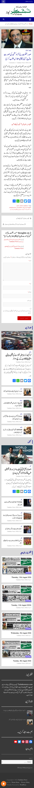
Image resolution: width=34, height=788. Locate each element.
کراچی (21, 389)
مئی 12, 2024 (28, 63)
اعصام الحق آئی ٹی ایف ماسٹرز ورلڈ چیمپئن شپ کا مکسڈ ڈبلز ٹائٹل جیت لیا (18, 471)
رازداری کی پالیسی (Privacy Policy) (25, 768)
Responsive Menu (3, 1)
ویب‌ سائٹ (29, 301)
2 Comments (12, 63)
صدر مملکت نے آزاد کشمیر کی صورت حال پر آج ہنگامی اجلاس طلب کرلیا (20, 209)
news (18, 206)
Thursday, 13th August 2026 (21, 577)
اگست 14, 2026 (19, 507)
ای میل (29, 292)
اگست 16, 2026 (28, 362)
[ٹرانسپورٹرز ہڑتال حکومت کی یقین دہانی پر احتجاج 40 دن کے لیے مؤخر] (30, 713)
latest (21, 206)
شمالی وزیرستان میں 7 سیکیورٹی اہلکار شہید (21, 124)
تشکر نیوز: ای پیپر (25, 553)
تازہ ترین (28, 328)
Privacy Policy (25, 782)
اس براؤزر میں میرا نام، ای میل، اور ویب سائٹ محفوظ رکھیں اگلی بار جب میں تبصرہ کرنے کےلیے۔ (17, 312)
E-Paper (28, 573)
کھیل (29, 442)
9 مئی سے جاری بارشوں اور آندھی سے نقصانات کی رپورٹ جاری (15, 224)
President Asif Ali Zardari (24, 207)
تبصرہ (30, 261)
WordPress (23, 785)
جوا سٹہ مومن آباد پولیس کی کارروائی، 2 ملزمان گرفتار (12, 391)
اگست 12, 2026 (19, 531)
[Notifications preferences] (3, 783)
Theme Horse (15, 782)
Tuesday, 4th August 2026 (22, 661)
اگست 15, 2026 (28, 476)
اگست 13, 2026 (19, 521)
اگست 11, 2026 (19, 546)
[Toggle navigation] (30, 19)
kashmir (26, 206)
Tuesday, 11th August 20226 (21, 605)
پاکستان (30, 50)
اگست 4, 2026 (28, 663)
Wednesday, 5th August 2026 (21, 633)
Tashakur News (21, 63)
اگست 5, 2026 (28, 635)
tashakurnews (12, 207)
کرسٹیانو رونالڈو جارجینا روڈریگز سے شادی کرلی (13, 529)
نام (30, 284)
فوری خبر (27, 50)
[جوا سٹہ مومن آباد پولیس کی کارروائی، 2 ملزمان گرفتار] (30, 722)
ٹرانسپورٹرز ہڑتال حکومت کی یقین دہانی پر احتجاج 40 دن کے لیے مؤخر (18, 357)
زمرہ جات (31, 758)
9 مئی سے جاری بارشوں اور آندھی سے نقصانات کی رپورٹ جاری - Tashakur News (14, 241)
